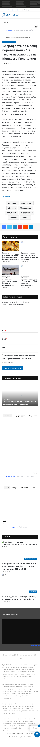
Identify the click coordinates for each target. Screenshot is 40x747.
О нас (31, 733)
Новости (14, 37)
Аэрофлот (27, 203)
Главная (6, 37)
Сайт (3, 347)
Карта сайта (11, 733)
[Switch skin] (29, 15)
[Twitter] (9, 227)
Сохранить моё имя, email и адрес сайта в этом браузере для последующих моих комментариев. (18, 358)
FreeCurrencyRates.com (10, 614)
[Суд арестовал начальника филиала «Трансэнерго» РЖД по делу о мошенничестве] (29, 270)
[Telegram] (31, 227)
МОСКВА (12, 213)
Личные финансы (24, 37)
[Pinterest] (20, 227)
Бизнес (12, 208)
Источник (6, 196)
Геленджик (26, 208)
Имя (4, 331)
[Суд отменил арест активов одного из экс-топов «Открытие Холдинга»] (29, 246)
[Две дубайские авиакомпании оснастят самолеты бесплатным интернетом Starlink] (10, 270)
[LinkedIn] (15, 227)
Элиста (26, 217)
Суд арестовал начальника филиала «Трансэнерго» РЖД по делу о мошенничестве (29, 281)
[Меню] (37, 15)
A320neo (13, 203)
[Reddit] (25, 227)
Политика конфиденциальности (20, 737)
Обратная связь (22, 733)
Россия (14, 217)
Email (4, 339)
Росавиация (27, 213)
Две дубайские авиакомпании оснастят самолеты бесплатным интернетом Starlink (9, 281)
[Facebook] (4, 227)
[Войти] (25, 15)
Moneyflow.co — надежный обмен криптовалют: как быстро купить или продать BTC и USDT (19, 566)
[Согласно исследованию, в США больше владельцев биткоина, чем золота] (10, 246)
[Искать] (33, 15)
